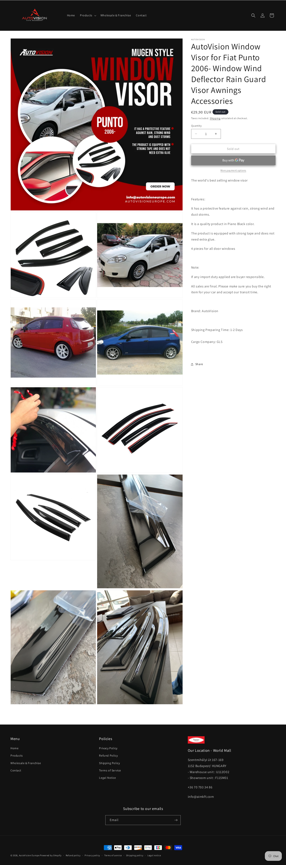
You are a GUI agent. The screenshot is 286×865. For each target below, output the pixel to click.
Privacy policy (92, 855)
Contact (15, 770)
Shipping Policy (109, 763)
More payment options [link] (233, 170)
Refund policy (73, 855)
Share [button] (199, 364)
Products (16, 755)
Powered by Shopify (51, 855)
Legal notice (154, 855)
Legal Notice (107, 778)
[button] (87, 15)
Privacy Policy (108, 748)
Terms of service (113, 855)
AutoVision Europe (29, 855)
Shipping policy (134, 855)
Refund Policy (108, 755)
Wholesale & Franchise (25, 763)
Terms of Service (110, 770)
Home (14, 748)
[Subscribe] (175, 820)
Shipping (215, 118)
